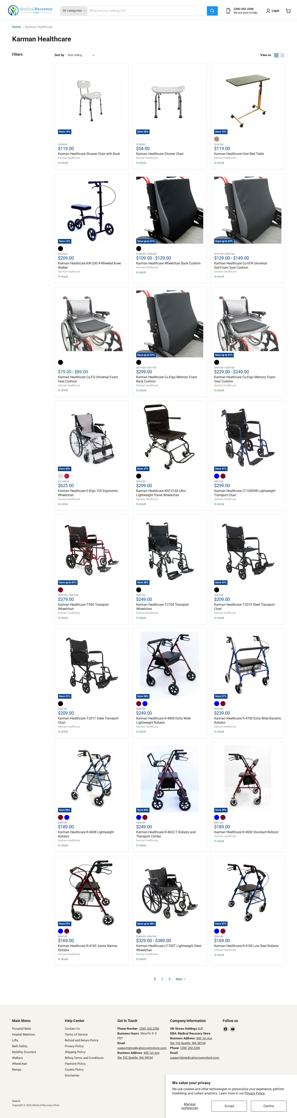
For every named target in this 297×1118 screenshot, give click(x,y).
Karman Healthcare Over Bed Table (239, 154)
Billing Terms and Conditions (84, 1058)
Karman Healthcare (69, 157)
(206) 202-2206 (149, 1028)
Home (16, 27)
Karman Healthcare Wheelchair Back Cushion (168, 263)
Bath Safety (19, 1046)
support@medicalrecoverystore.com (141, 1048)
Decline (268, 1106)
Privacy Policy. (255, 1093)
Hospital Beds (21, 1028)
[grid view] (276, 55)
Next (179, 979)
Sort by (59, 55)
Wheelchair (19, 1064)
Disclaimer (72, 1075)
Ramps (16, 1069)
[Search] (212, 11)
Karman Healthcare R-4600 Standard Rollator (246, 832)
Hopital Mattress (23, 1034)
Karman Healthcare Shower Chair (159, 154)
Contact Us (72, 1028)
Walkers (17, 1058)
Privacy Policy (74, 1046)
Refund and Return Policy (81, 1040)
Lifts (15, 1040)
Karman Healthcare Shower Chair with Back (89, 154)
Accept (229, 1106)
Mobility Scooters (24, 1052)
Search (16, 1100)
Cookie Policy (74, 1069)
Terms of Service (76, 1034)
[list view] (282, 55)
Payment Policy (75, 1064)
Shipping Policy (75, 1052)
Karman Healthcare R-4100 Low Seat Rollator (246, 946)
